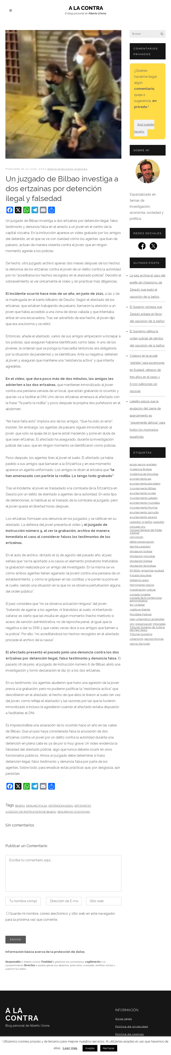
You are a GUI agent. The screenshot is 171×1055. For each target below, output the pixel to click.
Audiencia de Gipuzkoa (144, 474)
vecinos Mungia (153, 639)
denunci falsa (36, 805)
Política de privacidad (131, 1026)
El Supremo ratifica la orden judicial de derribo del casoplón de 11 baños (147, 338)
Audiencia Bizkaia (141, 469)
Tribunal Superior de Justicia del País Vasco (147, 628)
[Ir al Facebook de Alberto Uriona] (142, 247)
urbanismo (136, 639)
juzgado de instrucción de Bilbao (30, 811)
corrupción (136, 537)
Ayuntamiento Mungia (143, 507)
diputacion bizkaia (141, 551)
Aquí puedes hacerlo (144, 128)
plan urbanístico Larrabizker (147, 619)
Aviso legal (123, 1018)
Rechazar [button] (109, 1048)
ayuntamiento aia (140, 478)
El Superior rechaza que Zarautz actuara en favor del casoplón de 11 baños (147, 314)
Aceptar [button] (90, 1048)
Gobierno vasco (139, 580)
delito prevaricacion (142, 541)
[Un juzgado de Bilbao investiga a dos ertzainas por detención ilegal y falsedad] (63, 94)
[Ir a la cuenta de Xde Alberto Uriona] (153, 247)
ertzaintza (82, 805)
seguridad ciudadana (73, 811)
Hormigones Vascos (142, 585)
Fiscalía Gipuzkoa (140, 575)
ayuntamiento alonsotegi (145, 483)
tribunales (159, 624)
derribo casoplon (140, 546)
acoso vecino (138, 464)
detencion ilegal (60, 805)
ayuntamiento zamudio (144, 512)
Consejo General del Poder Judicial (146, 531)
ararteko (151, 464)
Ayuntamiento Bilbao (143, 488)
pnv (132, 624)
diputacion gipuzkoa (142, 556)
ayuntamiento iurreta (143, 493)
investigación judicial (143, 589)
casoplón (158, 522)
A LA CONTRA (27, 1016)
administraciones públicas (67, 168)
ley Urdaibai (137, 604)
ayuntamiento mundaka (145, 502)
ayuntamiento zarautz (143, 517)
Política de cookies (129, 1034)
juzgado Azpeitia (140, 594)
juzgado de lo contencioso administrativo (146, 599)
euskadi (159, 570)
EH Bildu (135, 570)
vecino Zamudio (140, 643)
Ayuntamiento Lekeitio (143, 498)
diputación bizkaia (141, 561)
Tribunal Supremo (141, 634)
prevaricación (143, 624)
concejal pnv (138, 526)
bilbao (20, 805)
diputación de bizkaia (143, 565)
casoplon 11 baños (141, 522)
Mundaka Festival (141, 614)
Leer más (70, 1048)
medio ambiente (140, 609)
